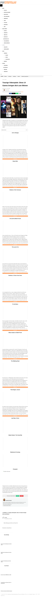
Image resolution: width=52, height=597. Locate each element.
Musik (3, 8)
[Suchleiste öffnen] (1, 74)
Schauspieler (7, 59)
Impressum (9, 594)
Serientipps (5, 32)
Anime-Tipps (5, 34)
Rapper (6, 57)
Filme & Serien (4, 28)
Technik (3, 63)
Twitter (34, 594)
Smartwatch (6, 71)
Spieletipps (14, 76)
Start (3, 79)
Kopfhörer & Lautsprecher (25, 76)
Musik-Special (6, 14)
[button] (26, 130)
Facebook (30, 594)
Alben (5, 20)
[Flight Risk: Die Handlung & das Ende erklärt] (7, 550)
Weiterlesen (15, 187)
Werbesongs (6, 18)
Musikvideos (6, 24)
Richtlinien (22, 594)
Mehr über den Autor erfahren (7, 505)
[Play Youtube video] (15, 141)
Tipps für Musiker (6, 16)
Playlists (5, 10)
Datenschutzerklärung (14, 594)
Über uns (19, 594)
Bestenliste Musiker (7, 12)
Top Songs (5, 22)
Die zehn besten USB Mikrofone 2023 (6, 574)
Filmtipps (5, 30)
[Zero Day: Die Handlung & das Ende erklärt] (7, 559)
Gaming (5, 79)
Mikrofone (5, 69)
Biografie (5, 61)
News (4, 26)
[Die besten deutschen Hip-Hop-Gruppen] (7, 589)
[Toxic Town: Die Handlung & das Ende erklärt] (7, 542)
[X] (13, 93)
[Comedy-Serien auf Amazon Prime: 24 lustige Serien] (7, 580)
